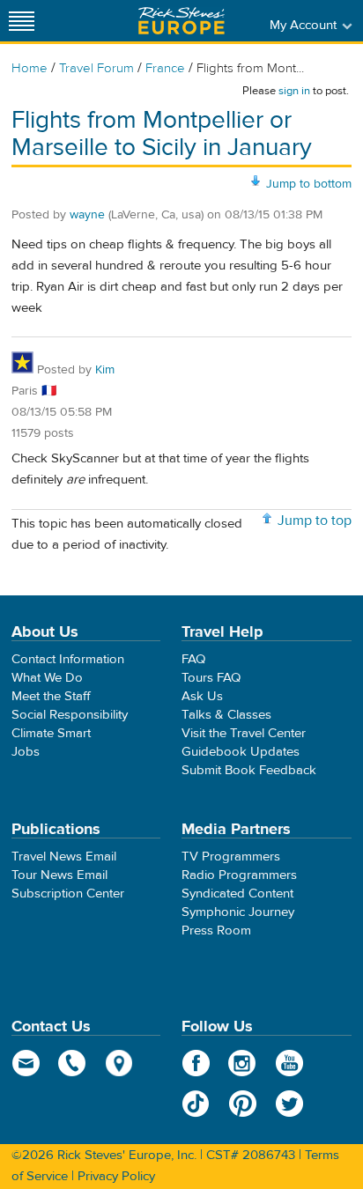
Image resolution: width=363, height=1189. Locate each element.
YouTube (289, 1063)
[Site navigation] (22, 20)
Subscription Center (67, 893)
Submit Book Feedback (249, 770)
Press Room (216, 930)
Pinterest (242, 1103)
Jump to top (315, 520)
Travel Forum (96, 68)
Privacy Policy (116, 1176)
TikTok (196, 1103)
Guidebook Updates (241, 751)
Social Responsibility (69, 714)
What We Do (47, 677)
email (26, 1063)
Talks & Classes (226, 714)
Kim (105, 370)
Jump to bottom (309, 184)
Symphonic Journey (238, 912)
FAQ (193, 659)
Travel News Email (63, 856)
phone (72, 1063)
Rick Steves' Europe (181, 20)
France (165, 68)
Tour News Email (59, 875)
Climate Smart (51, 733)
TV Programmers (231, 856)
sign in (294, 91)
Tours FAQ (211, 677)
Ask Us (202, 696)
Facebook (196, 1063)
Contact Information (67, 659)
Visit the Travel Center (244, 733)
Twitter (289, 1103)
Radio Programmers (239, 875)
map (119, 1063)
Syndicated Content (237, 893)
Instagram (242, 1063)
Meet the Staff (51, 696)
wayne (87, 215)
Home (29, 68)
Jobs (25, 751)
